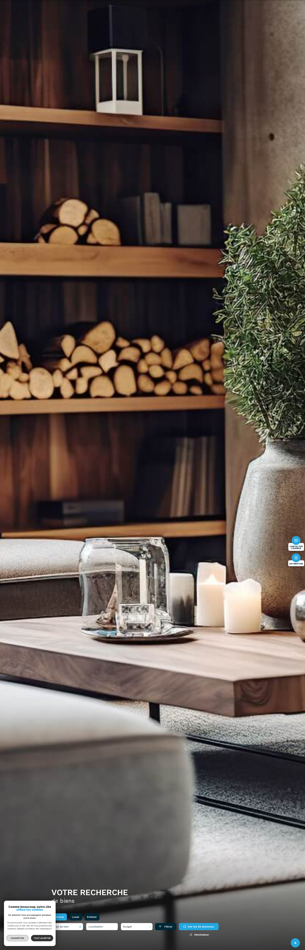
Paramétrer (17, 938)
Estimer (92, 916)
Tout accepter (42, 938)
